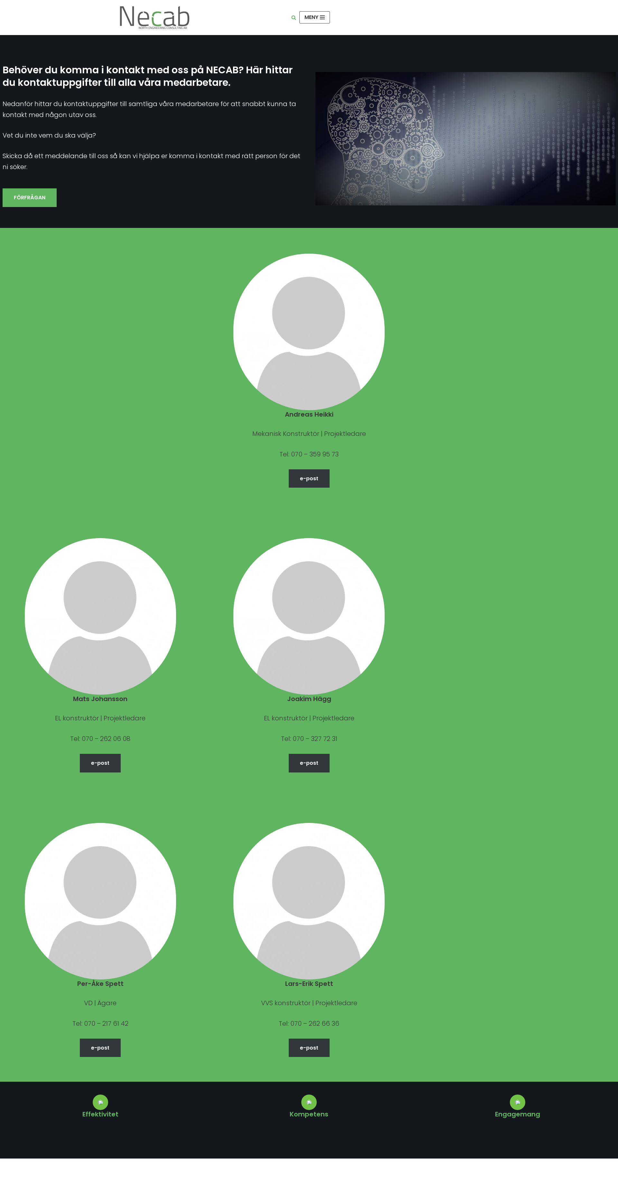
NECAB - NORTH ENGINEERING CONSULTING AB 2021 (195, 1167)
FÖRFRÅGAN (29, 197)
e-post (309, 478)
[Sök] (293, 17)
